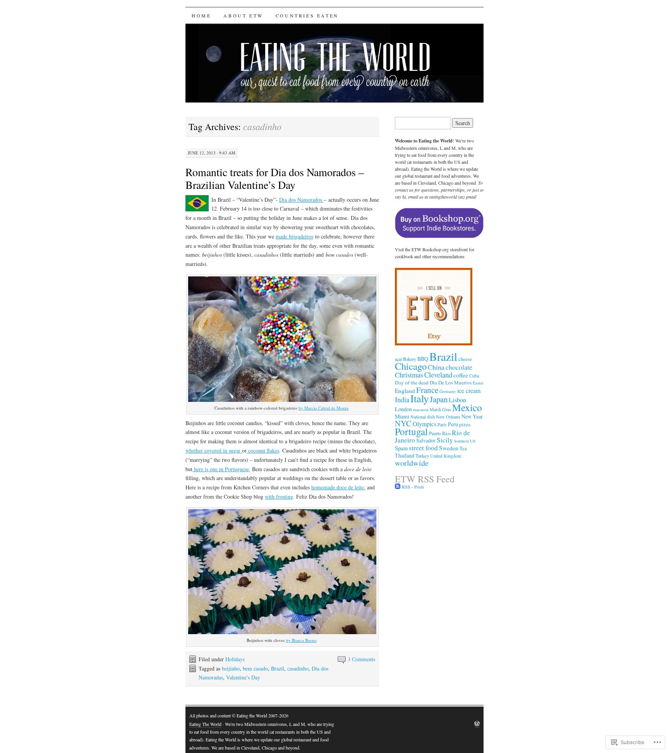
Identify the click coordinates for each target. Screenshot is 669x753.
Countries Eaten (307, 15)
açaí (398, 359)
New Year (472, 416)
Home (201, 15)
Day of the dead (412, 382)
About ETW (243, 15)
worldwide (412, 463)
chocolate (459, 367)
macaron (421, 409)
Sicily (445, 440)
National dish (422, 416)
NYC (403, 423)
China (436, 367)
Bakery (409, 359)
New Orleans (448, 416)
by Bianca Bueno (301, 640)
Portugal (411, 431)
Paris (442, 424)
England (405, 391)
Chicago (411, 366)
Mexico (467, 407)
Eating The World (205, 724)
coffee (460, 375)
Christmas (409, 374)
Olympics (424, 424)
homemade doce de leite (337, 487)
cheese (465, 359)
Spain (401, 448)
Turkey (422, 456)
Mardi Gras (440, 409)
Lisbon (457, 400)
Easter (478, 383)
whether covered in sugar (213, 450)
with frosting (279, 496)
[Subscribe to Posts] (397, 487)
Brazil (277, 668)
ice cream (468, 390)
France (427, 389)
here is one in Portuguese (220, 469)
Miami (402, 416)
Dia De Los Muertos (451, 382)
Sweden (448, 448)
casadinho (298, 668)
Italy (419, 398)
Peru (453, 424)
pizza (464, 424)
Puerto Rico (440, 433)
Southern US (464, 441)
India (402, 399)
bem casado (255, 668)
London (403, 409)
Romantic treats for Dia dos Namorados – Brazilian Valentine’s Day (274, 178)
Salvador (426, 440)
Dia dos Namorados (301, 199)
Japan (439, 399)
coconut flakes (263, 450)
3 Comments (361, 659)
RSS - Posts (413, 487)
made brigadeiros (294, 236)
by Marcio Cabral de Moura (323, 408)
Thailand (404, 455)
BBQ (422, 358)
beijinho (231, 668)
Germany (447, 391)
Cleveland (438, 374)
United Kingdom (445, 456)
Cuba (474, 375)
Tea (463, 448)
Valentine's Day (243, 677)
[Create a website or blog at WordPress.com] (477, 724)
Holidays (235, 659)
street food (423, 447)
